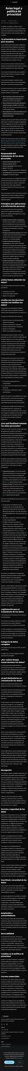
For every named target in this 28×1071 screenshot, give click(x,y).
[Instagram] (7, 1024)
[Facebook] (1, 1024)
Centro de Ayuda (4, 1029)
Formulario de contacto (6, 1036)
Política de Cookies (19, 530)
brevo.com (7, 482)
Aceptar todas (9, 1062)
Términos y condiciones (6, 1044)
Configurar (19, 1062)
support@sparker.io (5, 1038)
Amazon (5, 495)
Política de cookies (18, 1058)
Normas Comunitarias (5, 1046)
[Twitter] (4, 1024)
